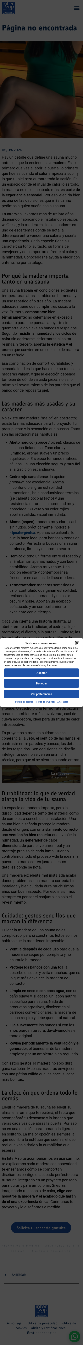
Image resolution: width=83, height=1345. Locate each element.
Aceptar (41, 673)
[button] (77, 643)
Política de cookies (24, 701)
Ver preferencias (41, 694)
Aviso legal (62, 701)
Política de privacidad (45, 701)
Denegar (41, 683)
